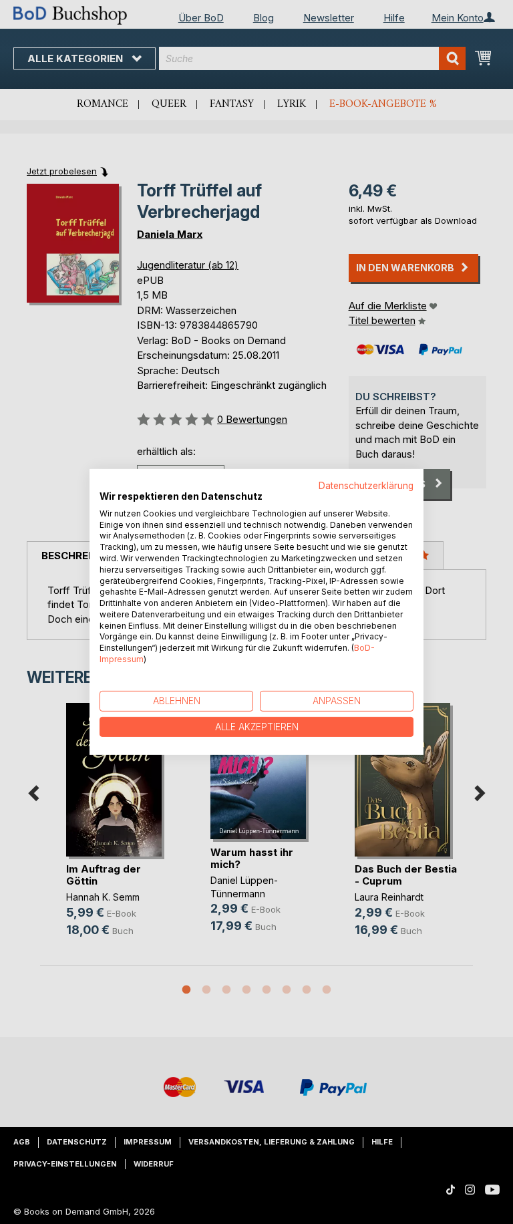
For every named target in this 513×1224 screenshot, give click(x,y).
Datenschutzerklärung (366, 485)
